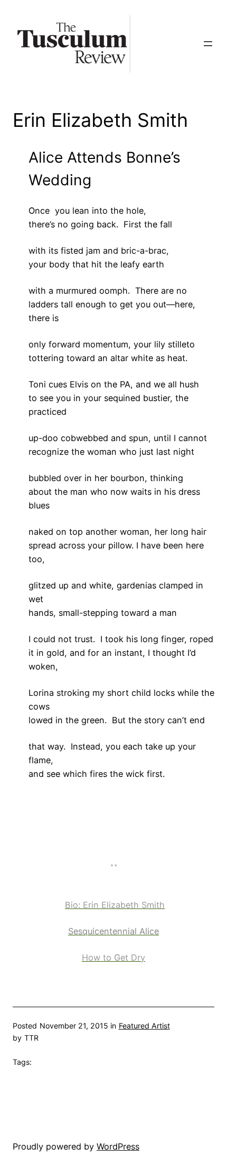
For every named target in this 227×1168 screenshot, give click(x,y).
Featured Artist (144, 1025)
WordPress (118, 1146)
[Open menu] (208, 43)
